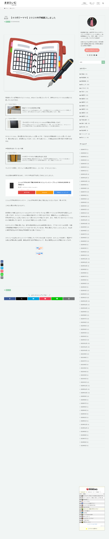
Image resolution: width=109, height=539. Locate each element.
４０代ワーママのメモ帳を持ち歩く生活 (34, 156)
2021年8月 (84, 357)
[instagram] (90, 55)
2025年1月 (85, 213)
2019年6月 (84, 442)
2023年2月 (85, 294)
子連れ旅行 (85, 120)
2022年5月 (85, 325)
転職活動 (85, 81)
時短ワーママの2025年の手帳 (31, 108)
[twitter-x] (87, 55)
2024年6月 (85, 237)
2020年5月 (84, 407)
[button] (10, 298)
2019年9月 (84, 431)
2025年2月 (85, 209)
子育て (84, 91)
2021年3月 (84, 375)
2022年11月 (85, 304)
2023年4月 (84, 287)
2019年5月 (84, 445)
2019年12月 (85, 424)
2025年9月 (84, 184)
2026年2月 (85, 167)
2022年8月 (85, 315)
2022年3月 (85, 332)
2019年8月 (84, 435)
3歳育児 (84, 105)
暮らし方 (8, 21)
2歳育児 (84, 109)
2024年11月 (85, 220)
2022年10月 (85, 308)
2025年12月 (85, 174)
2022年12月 (85, 301)
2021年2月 (84, 378)
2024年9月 (85, 227)
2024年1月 (85, 255)
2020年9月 (85, 396)
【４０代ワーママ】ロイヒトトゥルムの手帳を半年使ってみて (41, 122)
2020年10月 (85, 392)
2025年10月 (85, 181)
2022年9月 (85, 311)
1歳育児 (84, 112)
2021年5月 (84, 368)
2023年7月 (84, 276)
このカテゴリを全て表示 (92, 524)
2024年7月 (85, 234)
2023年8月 (84, 273)
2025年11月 (85, 177)
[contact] (96, 55)
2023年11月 (85, 262)
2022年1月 (85, 340)
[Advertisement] (41, 27)
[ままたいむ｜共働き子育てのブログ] (10, 3)
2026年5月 (84, 156)
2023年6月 (84, 280)
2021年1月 (85, 382)
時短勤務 (85, 77)
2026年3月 (85, 163)
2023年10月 (85, 266)
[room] (92, 55)
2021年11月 (85, 347)
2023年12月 (85, 258)
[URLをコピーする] (69, 298)
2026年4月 (85, 160)
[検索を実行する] (103, 62)
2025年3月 (85, 206)
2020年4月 (84, 410)
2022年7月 (85, 318)
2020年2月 (84, 417)
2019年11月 (85, 428)
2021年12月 (85, 343)
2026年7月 (84, 149)
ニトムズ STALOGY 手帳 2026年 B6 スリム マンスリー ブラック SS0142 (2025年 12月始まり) (44, 183)
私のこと (85, 137)
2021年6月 (84, 364)
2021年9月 (85, 354)
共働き (84, 74)
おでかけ (85, 88)
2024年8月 (85, 230)
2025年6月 (84, 195)
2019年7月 (84, 438)
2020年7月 (84, 403)
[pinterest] (94, 55)
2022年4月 (85, 329)
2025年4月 (85, 202)
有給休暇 (84, 130)
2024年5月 (85, 241)
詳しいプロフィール (92, 50)
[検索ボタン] (103, 3)
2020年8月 (84, 400)
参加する (102, 525)
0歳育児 (84, 116)
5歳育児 (84, 98)
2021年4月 (84, 371)
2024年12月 (85, 216)
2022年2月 (84, 336)
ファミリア (85, 134)
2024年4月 (84, 244)
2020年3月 (84, 414)
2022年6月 (85, 322)
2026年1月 (84, 170)
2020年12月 (85, 385)
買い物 (84, 127)
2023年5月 (85, 283)
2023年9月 (84, 269)
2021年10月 (85, 350)
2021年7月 (85, 361)
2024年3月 (84, 248)
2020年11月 (85, 389)
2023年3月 (85, 290)
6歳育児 (84, 95)
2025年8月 (85, 188)
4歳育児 (84, 102)
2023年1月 (85, 297)
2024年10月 (85, 223)
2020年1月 (84, 421)
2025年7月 (85, 192)
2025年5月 (85, 199)
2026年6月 (84, 153)
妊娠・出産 (85, 123)
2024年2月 (85, 251)
